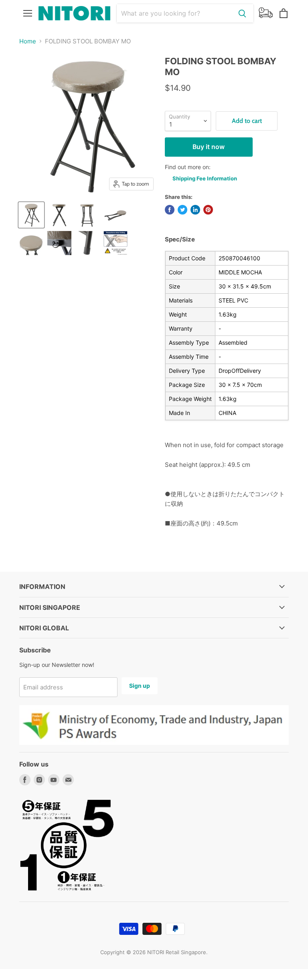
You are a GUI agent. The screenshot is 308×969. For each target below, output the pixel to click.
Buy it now (208, 147)
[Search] (242, 13)
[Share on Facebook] (169, 210)
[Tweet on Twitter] (182, 210)
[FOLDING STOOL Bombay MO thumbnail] (31, 215)
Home (27, 41)
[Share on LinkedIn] (195, 210)
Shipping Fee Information (204, 178)
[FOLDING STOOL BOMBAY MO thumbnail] (115, 215)
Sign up (139, 685)
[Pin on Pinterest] (208, 210)
